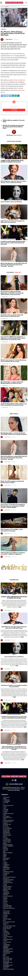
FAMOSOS (18, 272)
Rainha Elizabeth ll (7, 835)
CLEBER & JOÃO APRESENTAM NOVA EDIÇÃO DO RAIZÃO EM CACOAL (12, 161)
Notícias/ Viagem (7, 842)
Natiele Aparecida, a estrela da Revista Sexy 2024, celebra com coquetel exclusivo (14, 433)
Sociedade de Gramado (8, 813)
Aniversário (5, 967)
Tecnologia (5, 810)
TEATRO (5, 812)
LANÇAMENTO (6, 865)
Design (4, 930)
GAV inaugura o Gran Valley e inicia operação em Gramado (12, 530)
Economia (5, 916)
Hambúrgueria (6, 873)
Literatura (5, 862)
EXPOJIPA (5, 894)
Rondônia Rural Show (7, 821)
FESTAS (5, 885)
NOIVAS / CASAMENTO (8, 846)
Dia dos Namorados (7, 927)
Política (4, 836)
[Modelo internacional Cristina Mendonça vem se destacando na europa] (14, 351)
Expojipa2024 (6, 892)
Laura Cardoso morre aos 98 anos (11, 201)
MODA (4, 856)
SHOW (2, 158)
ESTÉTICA (5, 901)
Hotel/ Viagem (6, 869)
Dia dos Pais (5, 923)
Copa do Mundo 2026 (7, 939)
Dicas (4, 920)
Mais (20, 607)
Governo (5, 875)
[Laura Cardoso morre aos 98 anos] (14, 192)
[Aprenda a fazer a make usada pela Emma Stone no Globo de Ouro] (14, 305)
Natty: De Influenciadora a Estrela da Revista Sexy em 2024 (12, 482)
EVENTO (5, 900)
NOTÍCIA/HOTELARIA (7, 844)
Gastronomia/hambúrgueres (9, 877)
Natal (4, 851)
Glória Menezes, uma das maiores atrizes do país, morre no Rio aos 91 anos (13, 182)
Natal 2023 (5, 850)
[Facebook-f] (15, 780)
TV (3, 804)
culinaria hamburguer (7, 936)
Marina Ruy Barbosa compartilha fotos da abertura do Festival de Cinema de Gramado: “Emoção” (14, 265)
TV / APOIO (5, 802)
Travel (4, 808)
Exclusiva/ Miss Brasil (7, 896)
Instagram (5, 866)
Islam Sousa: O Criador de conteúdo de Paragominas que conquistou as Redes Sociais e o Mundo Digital (13, 506)
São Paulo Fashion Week (8, 820)
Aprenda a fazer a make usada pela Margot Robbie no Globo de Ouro (12, 382)
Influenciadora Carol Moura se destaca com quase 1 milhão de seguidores (13, 553)
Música (4, 854)
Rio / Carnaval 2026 (7, 828)
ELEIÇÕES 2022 (6, 913)
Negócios (5, 847)
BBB (4, 955)
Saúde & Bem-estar (7, 817)
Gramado (5, 874)
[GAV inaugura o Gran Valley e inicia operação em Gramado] (14, 520)
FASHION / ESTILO (7, 889)
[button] (26, 3)
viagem (4, 798)
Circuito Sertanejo (7, 942)
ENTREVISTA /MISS (7, 906)
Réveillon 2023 (6, 831)
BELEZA (5, 954)
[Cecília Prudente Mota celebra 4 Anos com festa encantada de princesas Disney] (14, 394)
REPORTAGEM (6, 832)
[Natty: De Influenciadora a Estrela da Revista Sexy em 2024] (14, 472)
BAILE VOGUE (6, 957)
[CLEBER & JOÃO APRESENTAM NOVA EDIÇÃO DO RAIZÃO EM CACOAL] (14, 151)
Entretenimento (6, 911)
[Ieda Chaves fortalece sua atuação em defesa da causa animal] (14, 211)
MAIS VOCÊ (5, 859)
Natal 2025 (5, 848)
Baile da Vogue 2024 (7, 958)
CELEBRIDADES (6, 944)
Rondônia (5, 823)
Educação (5, 915)
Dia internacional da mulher (9, 921)
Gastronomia (6, 878)
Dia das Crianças (6, 928)
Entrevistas (5, 904)
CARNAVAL (5, 947)
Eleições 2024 (6, 912)
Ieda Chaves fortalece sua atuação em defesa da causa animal (12, 221)
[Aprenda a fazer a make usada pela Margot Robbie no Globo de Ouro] (14, 372)
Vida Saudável (6, 797)
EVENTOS (5, 898)
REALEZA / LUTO (7, 833)
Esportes (5, 902)
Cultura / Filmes (6, 934)
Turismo (5, 806)
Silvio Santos (12, 53)
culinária (5, 938)
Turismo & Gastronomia (8, 805)
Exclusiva (5, 897)
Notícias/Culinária (7, 840)
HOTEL (4, 870)
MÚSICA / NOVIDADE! (7, 852)
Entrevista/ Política (7, 905)
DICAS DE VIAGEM (7, 919)
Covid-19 (12, 55)
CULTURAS (5, 931)
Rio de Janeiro (6, 827)
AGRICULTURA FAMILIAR (8, 969)
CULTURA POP (6, 932)
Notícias (3, 218)
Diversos (5, 917)
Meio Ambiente (6, 858)
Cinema (5, 943)
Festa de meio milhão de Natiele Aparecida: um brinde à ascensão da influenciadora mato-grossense (12, 293)
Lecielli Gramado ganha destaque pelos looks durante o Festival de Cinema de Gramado (13, 243)
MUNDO (5, 855)
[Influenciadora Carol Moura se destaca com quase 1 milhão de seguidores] (14, 543)
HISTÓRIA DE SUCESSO (8, 871)
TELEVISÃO (5, 809)
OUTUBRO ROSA (6, 839)
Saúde (4, 819)
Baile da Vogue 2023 (7, 959)
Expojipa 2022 (6, 893)
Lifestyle (5, 863)
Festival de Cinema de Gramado (8, 239)
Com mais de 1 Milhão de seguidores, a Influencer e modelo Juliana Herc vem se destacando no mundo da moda (13, 338)
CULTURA (5, 935)
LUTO (2, 199)
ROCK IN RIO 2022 (7, 824)
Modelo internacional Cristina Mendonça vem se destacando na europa (13, 360)
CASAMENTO (6, 946)
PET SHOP (5, 837)
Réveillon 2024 (6, 829)
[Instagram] (12, 780)
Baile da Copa (6, 961)
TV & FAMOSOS (6, 801)
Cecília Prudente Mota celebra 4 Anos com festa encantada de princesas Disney (14, 404)
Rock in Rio (5, 825)
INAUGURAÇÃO (6, 867)
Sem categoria (6, 816)
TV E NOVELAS (6, 800)
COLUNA (5, 940)
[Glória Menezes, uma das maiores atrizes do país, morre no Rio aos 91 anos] (14, 172)
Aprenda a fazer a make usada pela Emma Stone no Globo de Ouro (12, 315)
